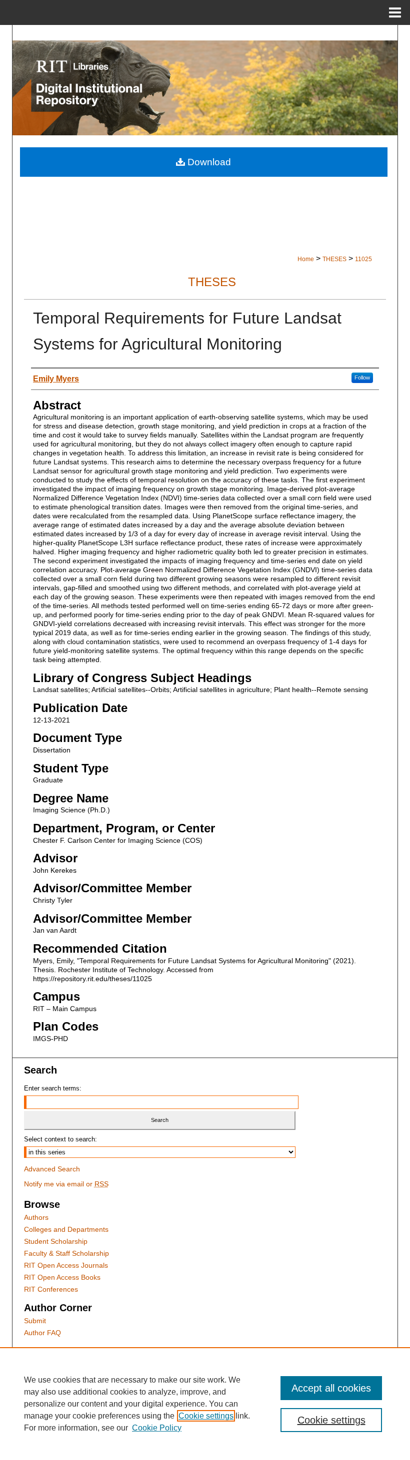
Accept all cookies (331, 1388)
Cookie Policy (157, 1428)
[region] (205, 1403)
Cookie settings (206, 1416)
